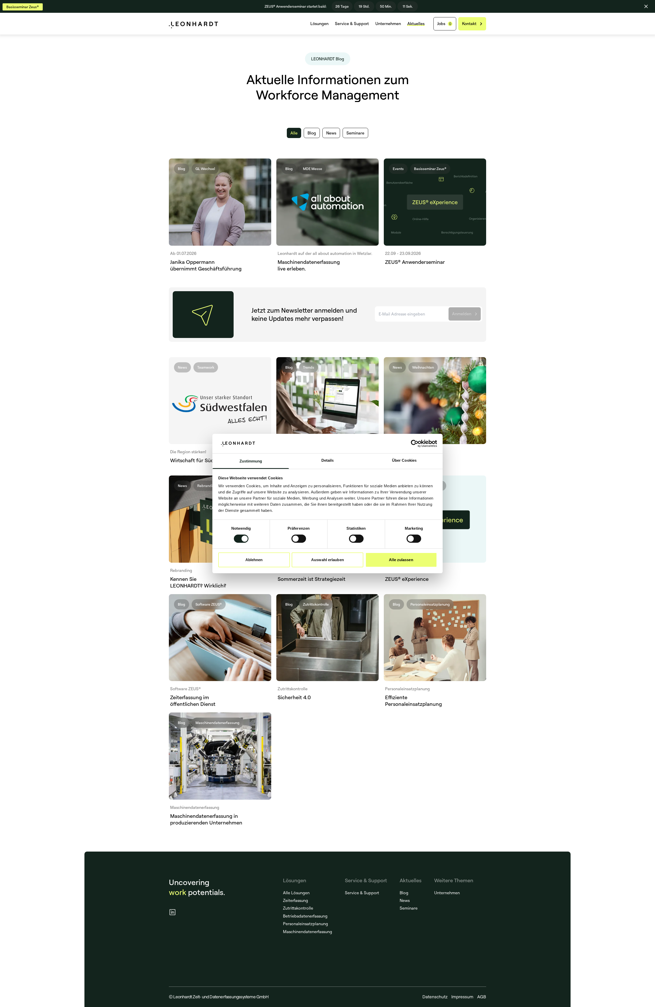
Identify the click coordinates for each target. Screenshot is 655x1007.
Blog (404, 892)
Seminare (409, 908)
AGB (481, 996)
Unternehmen (388, 23)
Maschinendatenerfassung (307, 931)
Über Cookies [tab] (404, 460)
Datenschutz (434, 996)
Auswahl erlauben (327, 560)
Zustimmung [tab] (250, 461)
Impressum (462, 996)
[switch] (298, 539)
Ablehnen (254, 560)
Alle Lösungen (296, 892)
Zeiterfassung (295, 900)
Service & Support (352, 23)
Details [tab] (327, 460)
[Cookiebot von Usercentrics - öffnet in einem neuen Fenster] (414, 443)
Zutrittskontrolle (298, 908)
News (405, 900)
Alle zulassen (401, 560)
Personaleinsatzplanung (305, 923)
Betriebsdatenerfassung (305, 916)
